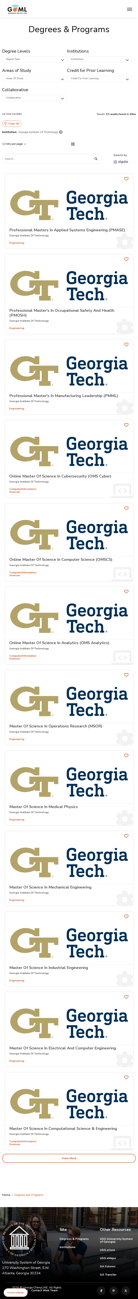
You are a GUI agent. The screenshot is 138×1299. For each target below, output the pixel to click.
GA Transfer (118, 1275)
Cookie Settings (15, 1292)
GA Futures (118, 1266)
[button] (34, 59)
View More (69, 1158)
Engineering (16, 243)
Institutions (67, 1247)
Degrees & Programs (74, 1239)
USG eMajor (118, 1258)
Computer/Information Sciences (22, 490)
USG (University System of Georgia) (118, 1240)
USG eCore (118, 1250)
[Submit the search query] (96, 159)
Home (6, 1195)
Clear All (13, 123)
